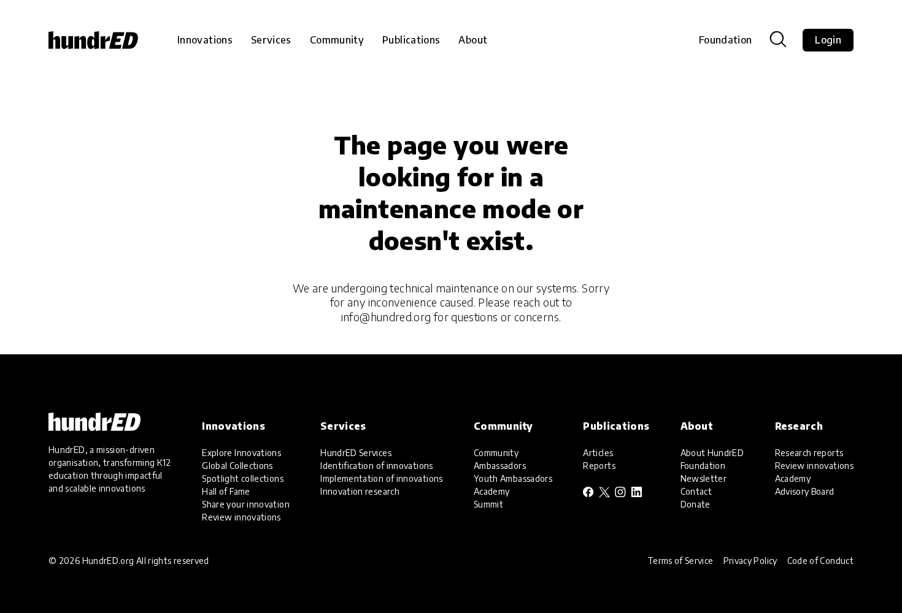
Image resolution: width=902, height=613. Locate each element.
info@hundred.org (386, 317)
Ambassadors (500, 465)
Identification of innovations (376, 465)
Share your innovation (246, 504)
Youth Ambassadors (513, 478)
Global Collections (237, 465)
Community (496, 452)
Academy (492, 491)
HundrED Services (355, 452)
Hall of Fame (226, 491)
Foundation (725, 40)
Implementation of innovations (381, 478)
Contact (696, 491)
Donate (695, 504)
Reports (599, 465)
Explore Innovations (241, 452)
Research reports (809, 452)
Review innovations (241, 517)
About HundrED (712, 452)
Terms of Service (680, 560)
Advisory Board (805, 491)
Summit (488, 504)
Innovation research (359, 491)
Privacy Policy (750, 560)
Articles (598, 452)
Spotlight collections (242, 478)
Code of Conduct (820, 560)
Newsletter (703, 478)
